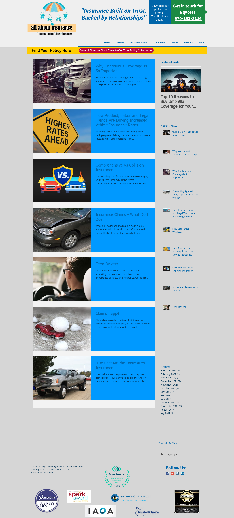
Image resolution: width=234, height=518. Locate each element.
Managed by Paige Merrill (43, 472)
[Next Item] (195, 81)
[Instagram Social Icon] (177, 473)
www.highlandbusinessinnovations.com (50, 469)
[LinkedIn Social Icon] (182, 473)
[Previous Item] (166, 81)
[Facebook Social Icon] (167, 473)
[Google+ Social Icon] (172, 473)
